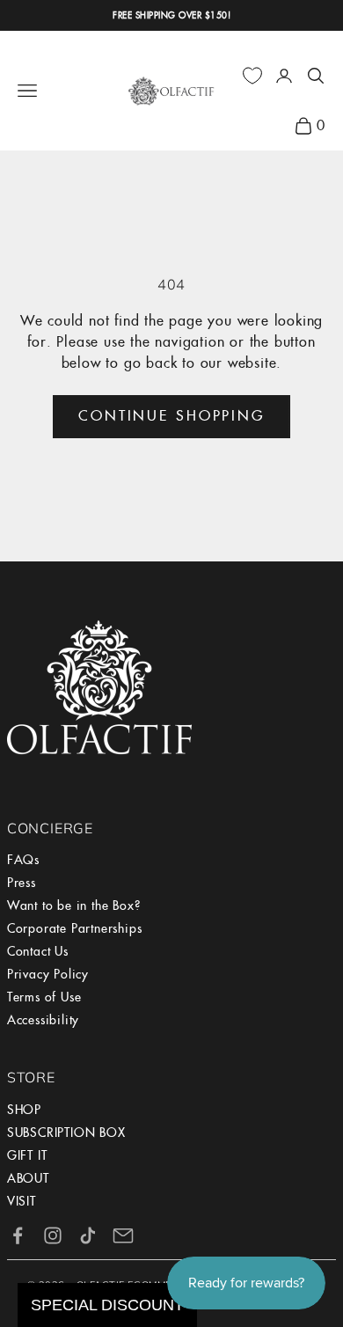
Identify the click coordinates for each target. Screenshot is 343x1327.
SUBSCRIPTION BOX (66, 1132)
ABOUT (28, 1178)
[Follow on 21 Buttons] (123, 1235)
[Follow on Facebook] (17, 1235)
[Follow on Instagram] (52, 1235)
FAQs (23, 860)
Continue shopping (171, 416)
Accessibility (43, 1020)
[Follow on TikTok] (88, 1235)
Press (21, 883)
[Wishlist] (252, 75)
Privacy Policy (48, 974)
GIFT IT (27, 1155)
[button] (107, 1305)
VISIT (21, 1201)
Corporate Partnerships (74, 928)
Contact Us (38, 951)
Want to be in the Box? (74, 905)
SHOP (24, 1110)
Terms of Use (44, 997)
